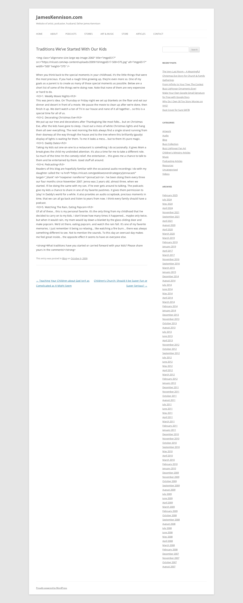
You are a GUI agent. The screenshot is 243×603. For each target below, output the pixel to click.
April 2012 (167, 370)
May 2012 (167, 366)
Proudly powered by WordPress (51, 587)
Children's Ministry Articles (176, 152)
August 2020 (168, 225)
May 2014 (167, 293)
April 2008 (167, 541)
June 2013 (167, 336)
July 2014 (167, 284)
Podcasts (70, 33)
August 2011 (168, 400)
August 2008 (168, 523)
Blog (64, 258)
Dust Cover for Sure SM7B (176, 109)
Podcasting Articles (172, 161)
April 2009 (167, 502)
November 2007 (170, 558)
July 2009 (167, 494)
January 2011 (169, 430)
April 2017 (167, 250)
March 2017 (168, 255)
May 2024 (167, 203)
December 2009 (170, 472)
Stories (88, 33)
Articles (141, 33)
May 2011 (167, 413)
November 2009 (170, 477)
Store (125, 33)
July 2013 (167, 331)
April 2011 (167, 417)
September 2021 (171, 216)
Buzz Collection (170, 144)
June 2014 (167, 289)
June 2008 (167, 532)
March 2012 (168, 374)
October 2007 (169, 562)
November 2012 (170, 344)
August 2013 (168, 327)
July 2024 (167, 199)
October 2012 (169, 348)
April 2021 (167, 220)
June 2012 (167, 361)
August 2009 (168, 489)
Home (39, 33)
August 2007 (168, 566)
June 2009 (167, 498)
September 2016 (171, 263)
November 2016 (170, 259)
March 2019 (168, 238)
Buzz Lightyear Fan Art (174, 148)
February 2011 (170, 425)
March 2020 (168, 233)
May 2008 (167, 536)
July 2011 (167, 404)
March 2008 (168, 545)
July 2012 (167, 357)
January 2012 (169, 383)
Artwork (166, 131)
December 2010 (170, 434)
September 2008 (171, 519)
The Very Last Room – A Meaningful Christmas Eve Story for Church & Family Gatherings (183, 76)
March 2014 (168, 302)
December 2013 (170, 314)
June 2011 (167, 408)
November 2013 (170, 319)
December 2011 (170, 387)
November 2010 (170, 438)
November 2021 (170, 212)
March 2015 (168, 267)
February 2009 (170, 511)
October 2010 (169, 442)
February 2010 (170, 464)
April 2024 (167, 208)
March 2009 (168, 506)
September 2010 (171, 447)
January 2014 (169, 310)
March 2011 (168, 421)
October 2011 (169, 395)
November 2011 (170, 391)
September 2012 (171, 353)
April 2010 (167, 455)
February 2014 (170, 306)
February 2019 (170, 242)
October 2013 (169, 323)
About (54, 33)
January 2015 (169, 272)
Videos (166, 174)
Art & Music (107, 33)
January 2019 (169, 246)
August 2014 (168, 280)
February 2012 (170, 378)
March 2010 (168, 459)
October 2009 (169, 481)
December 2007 (170, 553)
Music (165, 156)
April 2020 (167, 229)
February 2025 (170, 195)
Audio (165, 135)
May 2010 (167, 451)
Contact (158, 33)
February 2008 (170, 549)
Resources (167, 165)
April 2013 (167, 340)
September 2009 (171, 485)
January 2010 (169, 468)
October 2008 (169, 515)
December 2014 (170, 276)
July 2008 (167, 528)
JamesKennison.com (59, 17)
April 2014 (167, 297)
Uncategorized (170, 169)
